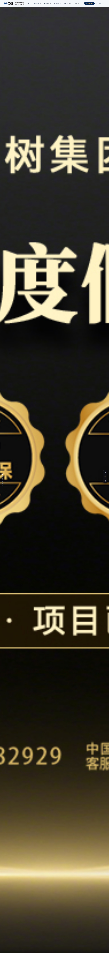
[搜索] (96, 3)
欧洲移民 (57, 3)
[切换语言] (103, 3)
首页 (29, 3)
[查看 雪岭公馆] (54, 480)
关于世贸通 (37, 3)
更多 (76, 3)
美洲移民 (46, 3)
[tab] (2, 474)
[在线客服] (105, 472)
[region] (54, 480)
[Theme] (100, 3)
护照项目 (67, 3)
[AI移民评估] (105, 476)
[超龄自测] (105, 481)
